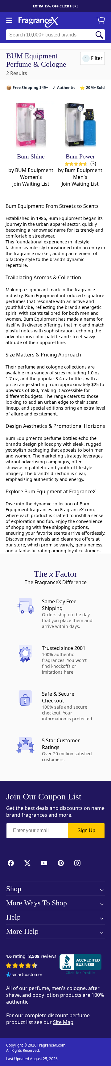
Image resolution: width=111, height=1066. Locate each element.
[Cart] (101, 20)
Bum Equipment (83, 170)
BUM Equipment (34, 170)
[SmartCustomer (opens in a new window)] (24, 975)
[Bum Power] (80, 125)
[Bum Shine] (31, 125)
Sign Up (86, 830)
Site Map (63, 1022)
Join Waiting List (30, 183)
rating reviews (31, 956)
